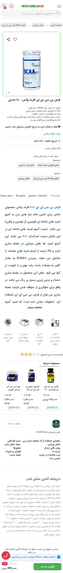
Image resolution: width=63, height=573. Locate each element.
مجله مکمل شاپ (13, 444)
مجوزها (17, 448)
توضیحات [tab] (55, 196)
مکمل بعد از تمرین (26, 165)
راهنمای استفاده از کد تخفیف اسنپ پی (41, 441)
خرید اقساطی (14, 441)
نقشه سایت (15, 455)
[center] (58, 13)
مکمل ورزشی (38, 25)
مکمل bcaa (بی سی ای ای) (14, 25)
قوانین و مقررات (13, 451)
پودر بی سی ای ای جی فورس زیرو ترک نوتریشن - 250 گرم (12, 388)
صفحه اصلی (56, 25)
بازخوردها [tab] (20, 196)
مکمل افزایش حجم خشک (48, 165)
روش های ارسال (52, 448)
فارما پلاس (49, 134)
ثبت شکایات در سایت (49, 455)
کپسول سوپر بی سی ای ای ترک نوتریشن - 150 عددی (32, 388)
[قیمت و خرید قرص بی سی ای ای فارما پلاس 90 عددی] (56, 424)
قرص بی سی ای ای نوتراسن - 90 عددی (51, 388)
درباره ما (56, 451)
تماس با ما (55, 458)
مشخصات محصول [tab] (37, 196)
